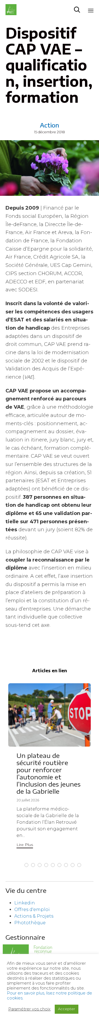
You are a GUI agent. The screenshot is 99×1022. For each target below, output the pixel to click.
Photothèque (30, 922)
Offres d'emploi (32, 909)
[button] (24, 845)
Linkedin (24, 903)
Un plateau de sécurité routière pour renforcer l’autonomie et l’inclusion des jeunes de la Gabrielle (48, 773)
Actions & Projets (33, 916)
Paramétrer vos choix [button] (29, 1009)
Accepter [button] (66, 1009)
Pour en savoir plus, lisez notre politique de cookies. (49, 996)
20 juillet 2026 (27, 800)
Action (49, 125)
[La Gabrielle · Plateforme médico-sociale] (11, 9)
